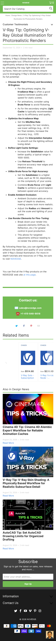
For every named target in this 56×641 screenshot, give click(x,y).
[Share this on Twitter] (17, 326)
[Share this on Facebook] (24, 326)
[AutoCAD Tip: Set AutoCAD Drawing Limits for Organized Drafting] (28, 515)
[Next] (49, 362)
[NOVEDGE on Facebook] (21, 611)
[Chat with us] (50, 635)
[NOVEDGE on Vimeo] (30, 611)
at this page (29, 274)
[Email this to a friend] (39, 326)
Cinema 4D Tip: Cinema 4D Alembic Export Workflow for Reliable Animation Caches (27, 430)
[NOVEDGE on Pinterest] (35, 611)
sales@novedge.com (30, 308)
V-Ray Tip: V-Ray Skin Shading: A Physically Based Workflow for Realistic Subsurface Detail (26, 483)
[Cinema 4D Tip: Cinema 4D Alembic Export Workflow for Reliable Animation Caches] (28, 409)
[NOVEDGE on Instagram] (40, 611)
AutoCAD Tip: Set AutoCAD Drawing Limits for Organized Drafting (23, 536)
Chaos (24, 345)
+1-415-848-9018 (30, 313)
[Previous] (6, 362)
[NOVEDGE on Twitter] (16, 611)
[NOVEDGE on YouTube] (25, 611)
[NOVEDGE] (26, 2)
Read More (8, 442)
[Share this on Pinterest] (31, 326)
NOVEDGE (15, 258)
